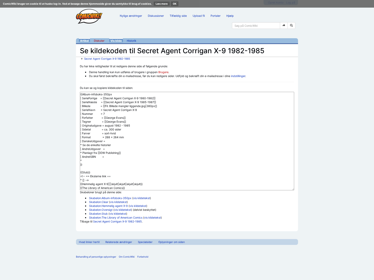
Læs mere (162, 3)
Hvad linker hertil (89, 242)
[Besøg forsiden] (89, 16)
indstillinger (238, 76)
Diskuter (99, 40)
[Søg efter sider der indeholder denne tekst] (291, 25)
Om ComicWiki (127, 256)
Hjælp (230, 15)
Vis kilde (116, 40)
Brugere (163, 72)
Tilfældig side (178, 15)
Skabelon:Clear (98, 202)
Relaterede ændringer (118, 242)
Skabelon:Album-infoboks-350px (110, 198)
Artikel (84, 40)
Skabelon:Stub (98, 213)
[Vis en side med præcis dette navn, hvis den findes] (284, 25)
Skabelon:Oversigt (101, 209)
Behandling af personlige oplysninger (96, 256)
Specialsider (145, 242)
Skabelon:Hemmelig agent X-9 (108, 205)
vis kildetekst (141, 198)
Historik (131, 40)
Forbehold (142, 256)
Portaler (216, 15)
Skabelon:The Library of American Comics (115, 217)
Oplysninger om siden (171, 242)
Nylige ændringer (131, 15)
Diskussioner (156, 15)
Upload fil (199, 15)
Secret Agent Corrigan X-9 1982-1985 (107, 58)
